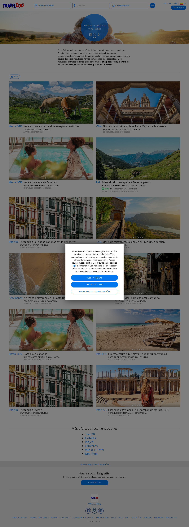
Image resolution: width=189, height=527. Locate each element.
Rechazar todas (94, 284)
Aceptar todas (94, 277)
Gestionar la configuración (94, 291)
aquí (74, 265)
